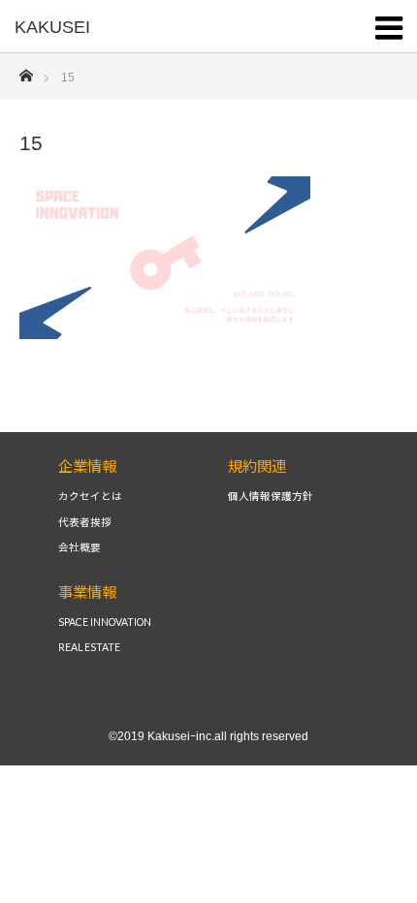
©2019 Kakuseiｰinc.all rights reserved (208, 736)
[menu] (390, 24)
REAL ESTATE (89, 647)
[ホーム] (25, 70)
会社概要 (79, 548)
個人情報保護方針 (270, 496)
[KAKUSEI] (179, 27)
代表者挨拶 (85, 522)
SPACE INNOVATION (104, 622)
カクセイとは (90, 496)
